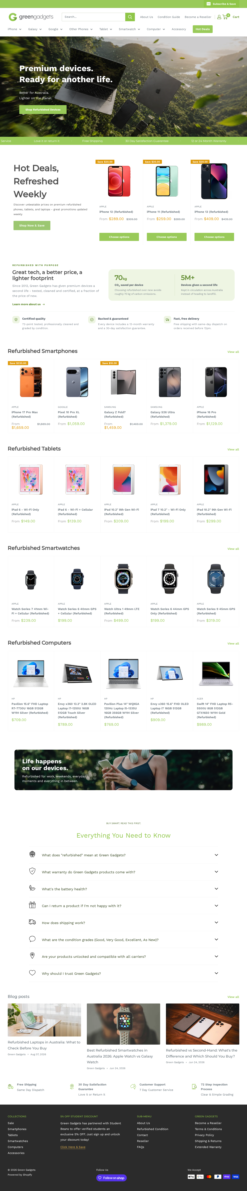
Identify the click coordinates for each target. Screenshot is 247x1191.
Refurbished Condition (152, 1129)
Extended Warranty (208, 1147)
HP (13, 698)
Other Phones (78, 29)
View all (234, 352)
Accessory (179, 29)
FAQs (140, 1147)
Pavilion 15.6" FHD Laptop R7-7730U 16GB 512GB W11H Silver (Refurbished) (30, 708)
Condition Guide (169, 17)
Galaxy (32, 29)
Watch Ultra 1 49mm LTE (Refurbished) (122, 611)
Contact (142, 1135)
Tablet (103, 29)
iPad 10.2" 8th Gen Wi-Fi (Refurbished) (121, 512)
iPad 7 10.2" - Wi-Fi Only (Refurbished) (168, 512)
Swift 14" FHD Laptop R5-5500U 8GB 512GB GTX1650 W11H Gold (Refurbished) (215, 710)
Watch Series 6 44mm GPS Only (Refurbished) (170, 611)
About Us (146, 17)
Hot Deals (203, 29)
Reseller (143, 1141)
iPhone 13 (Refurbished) (211, 212)
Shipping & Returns (208, 1141)
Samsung (110, 407)
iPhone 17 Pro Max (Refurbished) (25, 414)
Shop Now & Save (32, 225)
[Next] (238, 201)
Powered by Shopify (20, 1174)
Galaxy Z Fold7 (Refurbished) (115, 414)
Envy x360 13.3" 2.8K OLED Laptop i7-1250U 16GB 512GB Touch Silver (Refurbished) (77, 710)
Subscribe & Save (224, 3)
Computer (154, 29)
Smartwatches (18, 1141)
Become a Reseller (198, 17)
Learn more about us (26, 304)
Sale (11, 1123)
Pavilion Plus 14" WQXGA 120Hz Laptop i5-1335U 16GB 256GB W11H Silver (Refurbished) (121, 710)
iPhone (12, 29)
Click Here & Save (72, 1147)
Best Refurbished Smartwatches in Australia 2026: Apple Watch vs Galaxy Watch (120, 1056)
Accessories (16, 1153)
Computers (15, 1147)
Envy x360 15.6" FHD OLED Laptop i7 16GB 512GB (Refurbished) (170, 708)
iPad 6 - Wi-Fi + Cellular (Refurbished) (75, 512)
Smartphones (17, 1129)
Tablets (13, 1135)
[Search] (130, 17)
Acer (200, 698)
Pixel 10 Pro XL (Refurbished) (69, 414)
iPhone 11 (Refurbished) (163, 212)
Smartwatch (127, 29)
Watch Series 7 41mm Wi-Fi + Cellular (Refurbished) (30, 611)
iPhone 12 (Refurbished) (116, 212)
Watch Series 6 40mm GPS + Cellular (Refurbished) (77, 611)
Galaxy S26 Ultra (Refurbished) (163, 414)
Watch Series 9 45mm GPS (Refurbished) (216, 611)
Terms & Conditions (208, 1129)
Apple (103, 206)
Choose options (119, 237)
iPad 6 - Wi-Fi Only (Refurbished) (25, 512)
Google (53, 29)
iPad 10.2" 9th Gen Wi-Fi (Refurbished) (214, 512)
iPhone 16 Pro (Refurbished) (206, 414)
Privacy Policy (204, 1135)
